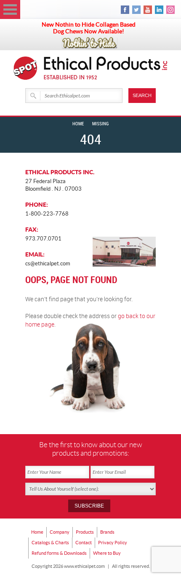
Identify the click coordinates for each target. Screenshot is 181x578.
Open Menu (10, 9)
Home (78, 124)
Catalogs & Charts (50, 542)
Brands (107, 532)
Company (59, 532)
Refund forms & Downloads (59, 553)
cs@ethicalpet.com (47, 263)
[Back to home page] (106, 68)
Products (85, 532)
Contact (83, 542)
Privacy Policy (112, 542)
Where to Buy (107, 553)
